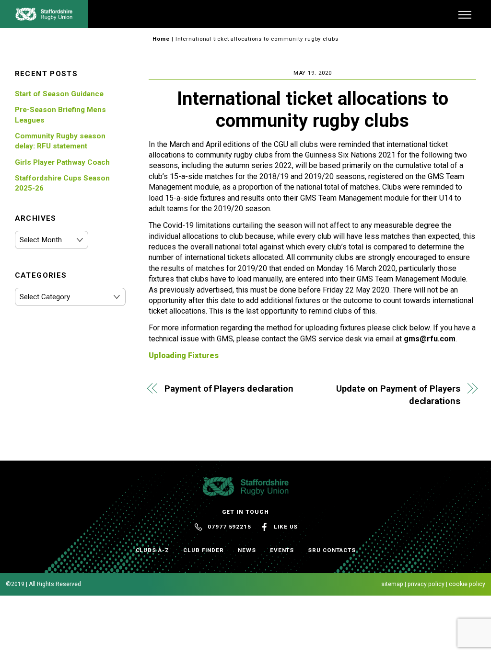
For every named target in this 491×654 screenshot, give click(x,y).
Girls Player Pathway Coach (62, 162)
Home (161, 39)
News (247, 550)
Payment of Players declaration (228, 388)
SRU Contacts (331, 550)
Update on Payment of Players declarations (398, 394)
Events (282, 550)
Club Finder (203, 550)
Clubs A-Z (152, 550)
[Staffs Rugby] (43, 16)
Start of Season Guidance (59, 94)
